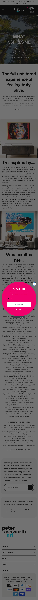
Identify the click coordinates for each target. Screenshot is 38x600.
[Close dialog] (34, 284)
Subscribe (19, 304)
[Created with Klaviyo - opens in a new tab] (19, 317)
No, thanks (19, 309)
